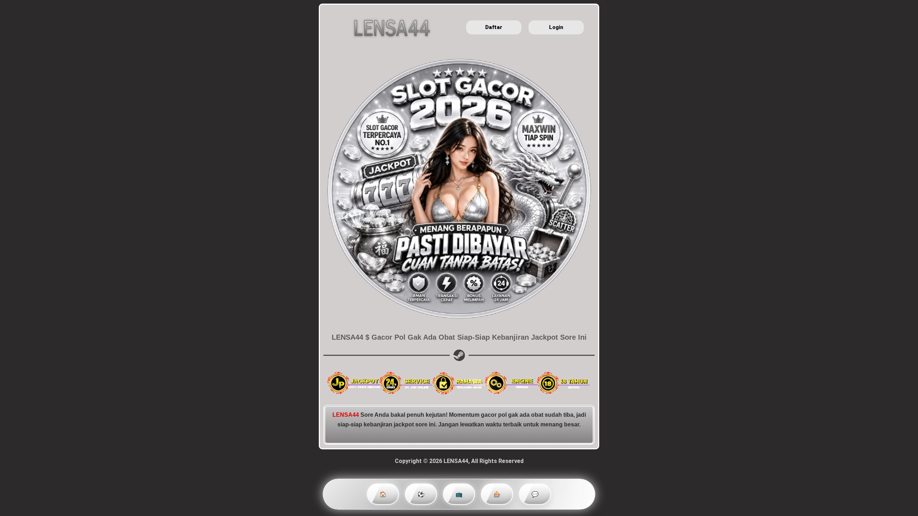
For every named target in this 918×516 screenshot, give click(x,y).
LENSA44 (345, 415)
